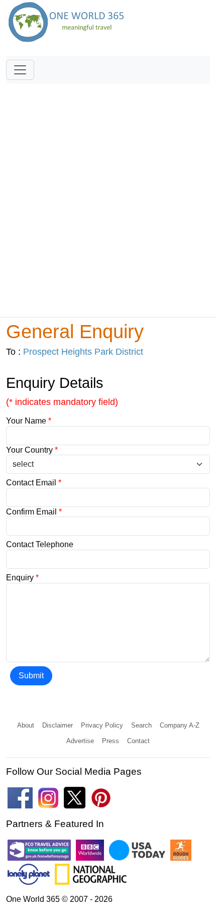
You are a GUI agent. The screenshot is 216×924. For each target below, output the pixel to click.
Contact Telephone (39, 544)
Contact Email (33, 482)
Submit (31, 675)
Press (110, 741)
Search (141, 725)
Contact (138, 741)
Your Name (28, 421)
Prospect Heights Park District (83, 352)
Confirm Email (34, 511)
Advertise (80, 741)
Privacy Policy (102, 725)
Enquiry (22, 577)
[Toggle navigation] (20, 70)
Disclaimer (57, 725)
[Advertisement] (108, 196)
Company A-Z (179, 725)
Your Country (32, 450)
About (25, 725)
